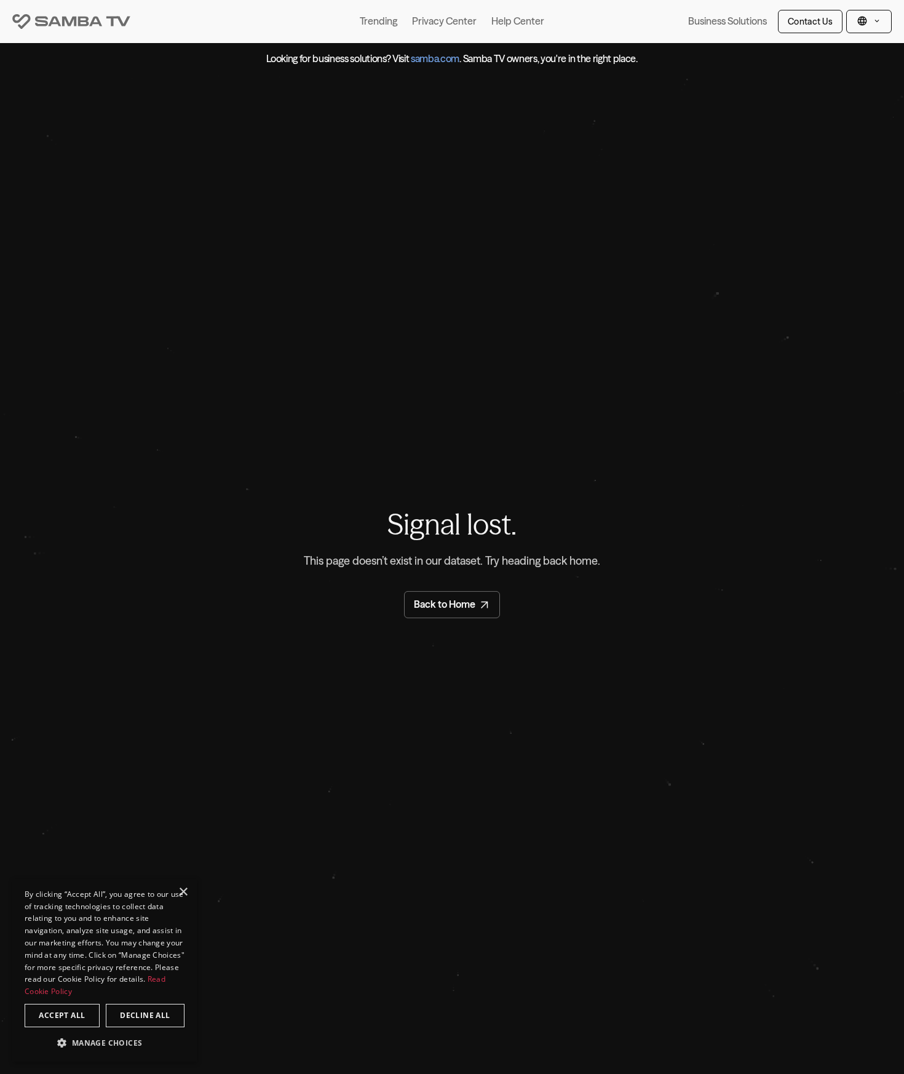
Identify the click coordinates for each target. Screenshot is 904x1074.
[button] (104, 1042)
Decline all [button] (145, 1015)
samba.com (435, 58)
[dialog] (104, 970)
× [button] (183, 892)
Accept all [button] (62, 1015)
